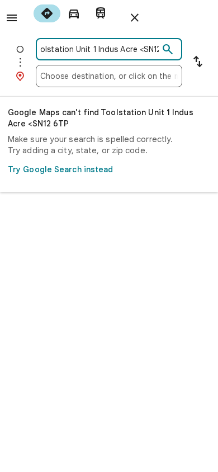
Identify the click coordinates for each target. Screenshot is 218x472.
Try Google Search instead (60, 169)
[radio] (47, 13)
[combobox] (99, 49)
